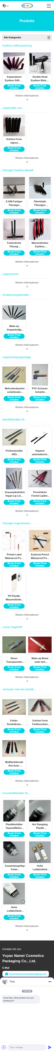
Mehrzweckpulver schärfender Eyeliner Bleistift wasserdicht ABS (14, 390)
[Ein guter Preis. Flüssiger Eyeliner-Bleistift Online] (27, 265)
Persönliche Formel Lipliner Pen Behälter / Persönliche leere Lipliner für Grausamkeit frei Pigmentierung (40, 494)
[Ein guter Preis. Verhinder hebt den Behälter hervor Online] (27, 785)
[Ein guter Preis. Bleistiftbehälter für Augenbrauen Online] (27, 515)
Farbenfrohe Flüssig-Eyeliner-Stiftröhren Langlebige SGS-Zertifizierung (14, 245)
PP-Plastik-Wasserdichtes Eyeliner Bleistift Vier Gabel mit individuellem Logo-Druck (14, 598)
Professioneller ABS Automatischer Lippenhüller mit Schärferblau (14, 453)
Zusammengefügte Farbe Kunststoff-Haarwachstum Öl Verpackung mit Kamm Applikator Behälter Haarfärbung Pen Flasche (14, 868)
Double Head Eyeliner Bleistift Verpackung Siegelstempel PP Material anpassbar (40, 79)
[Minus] (50, 981)
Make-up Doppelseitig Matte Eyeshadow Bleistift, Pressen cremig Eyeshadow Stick (14, 328)
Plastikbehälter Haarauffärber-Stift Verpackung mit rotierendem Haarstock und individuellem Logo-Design (14, 826)
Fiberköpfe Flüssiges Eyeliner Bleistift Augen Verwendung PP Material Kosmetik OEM (40, 203)
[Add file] (4, 1047)
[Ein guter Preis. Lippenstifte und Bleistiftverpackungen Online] (27, 162)
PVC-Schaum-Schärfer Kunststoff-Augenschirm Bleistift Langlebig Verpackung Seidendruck (40, 390)
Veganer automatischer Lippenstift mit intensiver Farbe (40, 453)
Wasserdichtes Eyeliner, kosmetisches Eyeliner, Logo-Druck (39, 245)
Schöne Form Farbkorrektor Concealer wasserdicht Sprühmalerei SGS (40, 722)
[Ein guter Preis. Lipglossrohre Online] (27, 286)
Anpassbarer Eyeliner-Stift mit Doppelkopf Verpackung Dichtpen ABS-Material (14, 79)
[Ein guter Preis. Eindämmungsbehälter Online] (27, 349)
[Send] (49, 1047)
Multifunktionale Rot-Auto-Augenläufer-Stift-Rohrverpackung (14, 764)
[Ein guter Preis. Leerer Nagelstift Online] (27, 681)
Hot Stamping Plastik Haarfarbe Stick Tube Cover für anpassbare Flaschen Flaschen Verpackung (40, 826)
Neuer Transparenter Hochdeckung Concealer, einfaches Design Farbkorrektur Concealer (14, 660)
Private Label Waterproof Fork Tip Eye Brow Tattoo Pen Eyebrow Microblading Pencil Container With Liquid (14, 556)
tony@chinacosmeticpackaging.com (27, 974)
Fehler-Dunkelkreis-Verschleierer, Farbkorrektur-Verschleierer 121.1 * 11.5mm (14, 722)
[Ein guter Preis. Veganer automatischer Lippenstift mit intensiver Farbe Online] (40, 437)
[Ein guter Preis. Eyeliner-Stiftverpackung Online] (27, 99)
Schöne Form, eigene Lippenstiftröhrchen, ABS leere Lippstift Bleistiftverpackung (14, 141)
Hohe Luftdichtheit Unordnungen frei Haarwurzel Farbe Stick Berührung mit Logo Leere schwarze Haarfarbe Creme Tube (14, 909)
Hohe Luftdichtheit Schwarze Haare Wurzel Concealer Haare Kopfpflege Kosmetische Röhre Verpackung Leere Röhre (40, 868)
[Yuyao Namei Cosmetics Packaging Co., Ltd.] (27, 6)
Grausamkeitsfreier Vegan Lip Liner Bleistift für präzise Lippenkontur (14, 494)
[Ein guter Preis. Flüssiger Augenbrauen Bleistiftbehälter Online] (27, 619)
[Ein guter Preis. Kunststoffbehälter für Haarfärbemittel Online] (27, 930)
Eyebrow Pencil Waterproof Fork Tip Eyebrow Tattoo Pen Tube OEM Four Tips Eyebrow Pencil (40, 556)
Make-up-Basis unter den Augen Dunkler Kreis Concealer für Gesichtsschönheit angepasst (40, 660)
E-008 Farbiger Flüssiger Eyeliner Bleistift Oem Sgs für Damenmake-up (14, 203)
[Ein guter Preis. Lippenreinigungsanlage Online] (27, 411)
